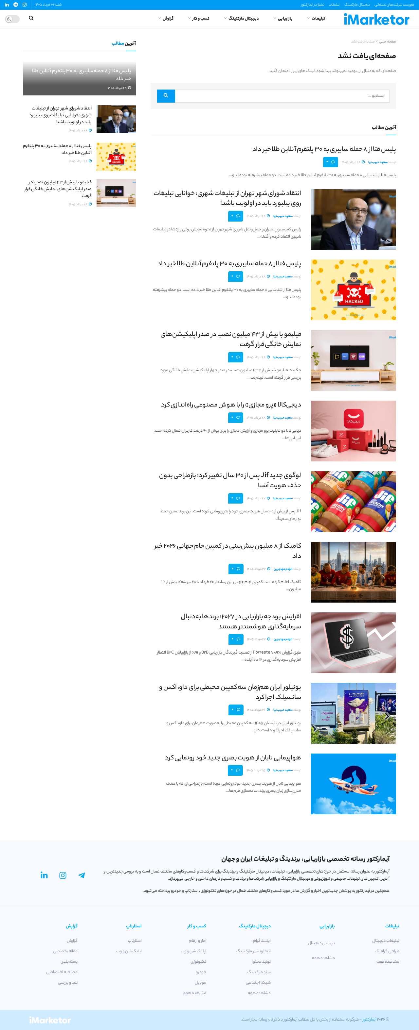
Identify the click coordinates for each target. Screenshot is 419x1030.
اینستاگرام (262, 941)
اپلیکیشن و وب (193, 951)
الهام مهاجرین (283, 569)
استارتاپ (135, 941)
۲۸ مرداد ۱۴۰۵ (351, 162)
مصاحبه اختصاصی (62, 972)
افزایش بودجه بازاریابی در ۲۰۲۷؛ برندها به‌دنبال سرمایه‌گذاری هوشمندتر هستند (241, 622)
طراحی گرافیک (387, 951)
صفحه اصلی (387, 42)
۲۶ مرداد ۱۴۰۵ (256, 710)
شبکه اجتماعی (258, 982)
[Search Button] (166, 96)
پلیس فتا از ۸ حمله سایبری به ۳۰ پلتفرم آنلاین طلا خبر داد (324, 149)
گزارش (168, 18)
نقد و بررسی (68, 982)
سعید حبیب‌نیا (378, 162)
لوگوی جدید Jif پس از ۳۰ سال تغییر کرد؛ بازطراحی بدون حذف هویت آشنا (230, 481)
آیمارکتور (369, 1019)
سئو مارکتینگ (259, 972)
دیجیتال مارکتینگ (357, 5)
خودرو (201, 972)
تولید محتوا (261, 961)
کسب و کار (201, 18)
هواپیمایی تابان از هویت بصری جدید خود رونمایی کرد (233, 758)
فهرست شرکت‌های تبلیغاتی (394, 5)
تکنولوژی (198, 961)
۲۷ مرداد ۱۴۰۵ (256, 499)
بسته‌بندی (69, 961)
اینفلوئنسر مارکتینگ (253, 951)
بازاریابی (285, 18)
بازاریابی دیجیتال (321, 943)
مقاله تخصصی (65, 951)
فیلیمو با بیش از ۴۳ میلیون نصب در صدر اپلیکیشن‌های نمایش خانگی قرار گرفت (230, 339)
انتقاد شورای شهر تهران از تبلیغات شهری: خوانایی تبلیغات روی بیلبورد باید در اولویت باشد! (227, 199)
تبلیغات (334, 5)
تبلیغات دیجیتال (385, 941)
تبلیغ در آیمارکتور (312, 5)
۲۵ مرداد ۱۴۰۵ (256, 770)
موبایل (200, 982)
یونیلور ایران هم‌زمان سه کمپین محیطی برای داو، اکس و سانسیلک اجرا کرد (230, 692)
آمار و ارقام (197, 941)
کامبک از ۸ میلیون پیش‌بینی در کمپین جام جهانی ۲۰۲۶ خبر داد (228, 551)
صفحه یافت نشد (362, 42)
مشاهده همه (387, 961)
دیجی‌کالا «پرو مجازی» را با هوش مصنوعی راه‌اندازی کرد (231, 405)
